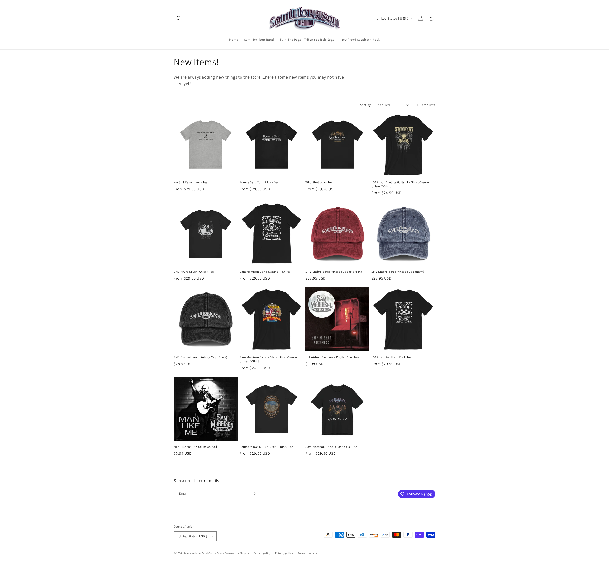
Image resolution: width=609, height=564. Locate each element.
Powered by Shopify (237, 553)
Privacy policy (284, 553)
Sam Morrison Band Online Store (203, 553)
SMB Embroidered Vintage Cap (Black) (200, 357)
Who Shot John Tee (318, 182)
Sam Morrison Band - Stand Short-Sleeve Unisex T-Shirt (268, 359)
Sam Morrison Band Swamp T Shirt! (265, 272)
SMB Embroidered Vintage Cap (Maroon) (333, 272)
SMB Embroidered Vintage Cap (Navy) (397, 272)
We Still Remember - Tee (190, 182)
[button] (179, 18)
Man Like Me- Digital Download (195, 447)
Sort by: (366, 105)
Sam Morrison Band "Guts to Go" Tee (331, 447)
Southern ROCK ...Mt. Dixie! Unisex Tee (266, 447)
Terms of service (308, 553)
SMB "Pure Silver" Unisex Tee (194, 272)
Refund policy (262, 553)
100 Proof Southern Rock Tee (391, 357)
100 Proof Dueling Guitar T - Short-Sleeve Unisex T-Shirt (400, 184)
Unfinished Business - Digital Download (333, 357)
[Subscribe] (254, 493)
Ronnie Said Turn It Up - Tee (259, 182)
